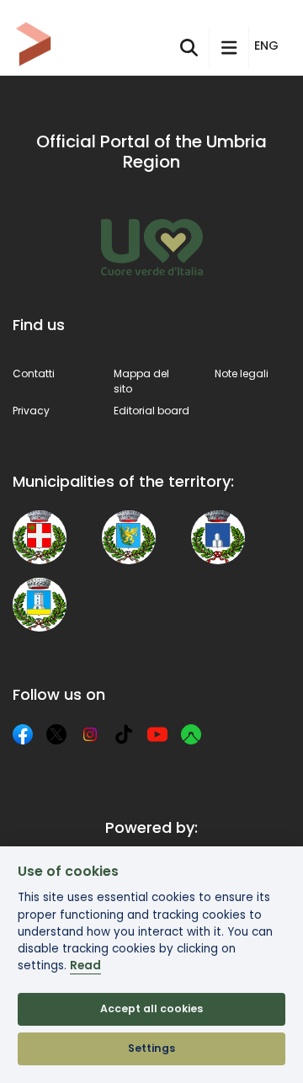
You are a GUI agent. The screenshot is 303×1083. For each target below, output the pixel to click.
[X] (56, 734)
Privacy (31, 410)
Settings (151, 1048)
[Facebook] (23, 734)
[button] (269, 46)
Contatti (34, 373)
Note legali (241, 373)
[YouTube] (157, 734)
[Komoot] (191, 734)
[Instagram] (90, 734)
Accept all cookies (151, 1008)
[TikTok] (124, 734)
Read (85, 966)
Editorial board (151, 410)
